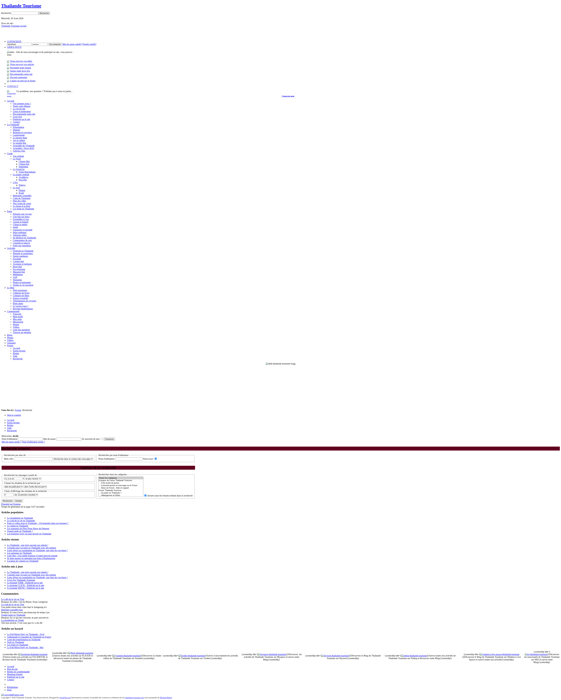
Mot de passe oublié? (72, 44)
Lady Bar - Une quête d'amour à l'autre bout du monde (32, 555)
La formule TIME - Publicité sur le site (25, 582)
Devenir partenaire (18, 77)
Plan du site (12, 669)
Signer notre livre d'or (20, 71)
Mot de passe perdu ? (11, 442)
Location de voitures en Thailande (22, 561)
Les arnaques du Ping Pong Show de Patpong (28, 528)
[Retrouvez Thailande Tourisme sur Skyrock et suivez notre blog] (335, 655)
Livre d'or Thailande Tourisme (21, 580)
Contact (10, 679)
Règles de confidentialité (18, 671)
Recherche (6, 13)
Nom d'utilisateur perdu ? (33, 442)
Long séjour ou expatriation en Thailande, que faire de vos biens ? (37, 550)
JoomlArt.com (65, 697)
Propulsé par (7, 504)
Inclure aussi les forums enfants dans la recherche (170, 495)
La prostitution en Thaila (12, 620)
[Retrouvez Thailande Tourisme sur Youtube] (127, 655)
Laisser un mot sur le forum (22, 80)
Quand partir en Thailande (13, 615)
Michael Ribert (166, 697)
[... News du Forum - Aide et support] (120, 488)
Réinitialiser (12, 687)
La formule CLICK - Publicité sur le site (25, 585)
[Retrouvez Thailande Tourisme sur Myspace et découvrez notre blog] (272, 654)
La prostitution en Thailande (20, 518)
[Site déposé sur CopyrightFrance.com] (12, 695)
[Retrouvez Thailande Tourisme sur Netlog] (414, 655)
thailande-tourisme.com (134, 697)
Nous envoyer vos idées (21, 61)
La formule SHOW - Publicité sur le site (25, 588)
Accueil (10, 666)
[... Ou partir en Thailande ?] (120, 493)
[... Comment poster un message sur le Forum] (120, 485)
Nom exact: (148, 459)
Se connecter (55, 44)
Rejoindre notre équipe (20, 67)
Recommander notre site (21, 74)
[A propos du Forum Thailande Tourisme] (120, 480)
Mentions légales (14, 674)
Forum (18, 410)
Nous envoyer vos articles (22, 64)
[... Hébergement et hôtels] (120, 495)
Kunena (17, 504)
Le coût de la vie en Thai (12, 599)
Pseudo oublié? (89, 44)
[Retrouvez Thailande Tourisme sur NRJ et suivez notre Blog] (536, 654)
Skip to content (14, 415)
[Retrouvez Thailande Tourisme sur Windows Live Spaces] (499, 654)
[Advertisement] (280, 387)
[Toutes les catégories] (120, 478)
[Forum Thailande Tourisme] (120, 490)
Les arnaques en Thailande (19, 553)
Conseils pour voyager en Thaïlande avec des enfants (31, 548)
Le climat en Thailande (17, 526)
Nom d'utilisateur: (106, 459)
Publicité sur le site (15, 677)
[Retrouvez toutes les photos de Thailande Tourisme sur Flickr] (80, 653)
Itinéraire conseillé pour (12, 610)
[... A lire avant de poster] (120, 483)
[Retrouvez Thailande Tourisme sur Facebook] (33, 654)
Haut (9, 690)
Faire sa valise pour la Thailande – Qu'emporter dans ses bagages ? (38, 523)
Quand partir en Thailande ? (20, 531)
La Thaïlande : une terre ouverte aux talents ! (27, 545)
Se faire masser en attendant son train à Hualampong (31, 558)
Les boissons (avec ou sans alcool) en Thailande (29, 534)
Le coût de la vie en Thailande (21, 520)
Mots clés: (8, 459)
